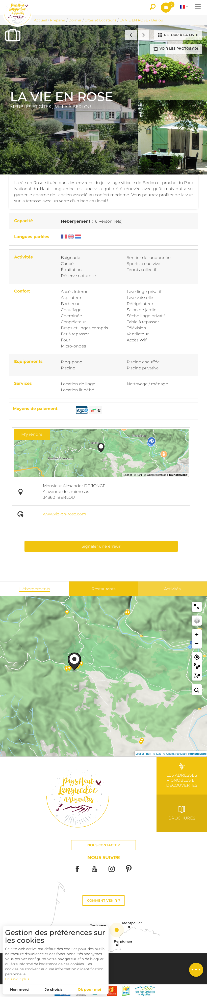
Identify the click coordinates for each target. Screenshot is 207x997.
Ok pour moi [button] (89, 989)
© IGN (157, 753)
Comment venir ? (103, 900)
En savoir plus (17, 979)
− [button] (196, 643)
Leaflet (140, 753)
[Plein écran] (196, 606)
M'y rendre (31, 434)
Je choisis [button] (53, 989)
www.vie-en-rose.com (64, 514)
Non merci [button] (19, 989)
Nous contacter (103, 845)
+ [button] (196, 634)
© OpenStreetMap (174, 753)
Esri (148, 753)
